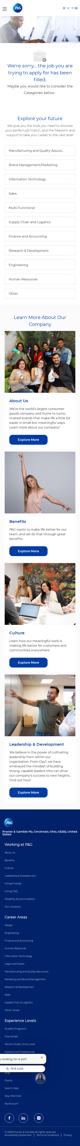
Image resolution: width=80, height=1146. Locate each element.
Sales (7, 994)
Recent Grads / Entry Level (20, 1044)
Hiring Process (13, 883)
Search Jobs (11, 1088)
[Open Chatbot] (40, 1078)
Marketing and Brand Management (25, 979)
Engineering (12, 932)
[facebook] (9, 1118)
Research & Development (19, 987)
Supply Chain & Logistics (19, 1002)
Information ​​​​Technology (18, 956)
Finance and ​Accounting (19, 940)
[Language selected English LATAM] (66, 8)
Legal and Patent (14, 963)
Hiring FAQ (11, 891)
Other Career (12, 1010)
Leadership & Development (20, 875)
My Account (11, 1103)
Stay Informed (13, 1095)
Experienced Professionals (20, 1051)
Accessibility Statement (18, 1135)
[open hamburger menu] (4, 8)
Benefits (9, 860)
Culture (9, 868)
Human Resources (15, 948)
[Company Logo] (18, 8)
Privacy (68, 1135)
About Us (10, 852)
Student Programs (15, 1028)
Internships (11, 1036)
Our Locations (13, 906)
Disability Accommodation (20, 898)
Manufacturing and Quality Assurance (26, 971)
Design (9, 925)
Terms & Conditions (48, 1135)
